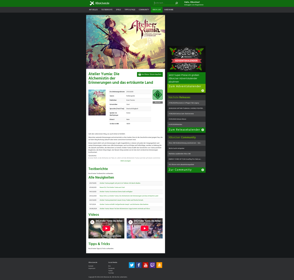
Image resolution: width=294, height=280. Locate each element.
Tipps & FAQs (129, 9)
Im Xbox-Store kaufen (151, 74)
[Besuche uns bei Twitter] (132, 265)
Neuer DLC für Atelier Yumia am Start (112, 187)
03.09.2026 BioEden (175, 124)
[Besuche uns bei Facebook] (138, 265)
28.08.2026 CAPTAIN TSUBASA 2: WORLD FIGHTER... (186, 108)
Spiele (118, 9)
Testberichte (107, 9)
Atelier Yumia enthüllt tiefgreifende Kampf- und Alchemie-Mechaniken (124, 204)
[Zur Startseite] (99, 3)
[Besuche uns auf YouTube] (145, 265)
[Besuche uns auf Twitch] (152, 265)
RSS (109, 266)
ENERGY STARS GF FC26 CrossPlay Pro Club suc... (185, 159)
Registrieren (199, 5)
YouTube (111, 273)
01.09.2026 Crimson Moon (177, 119)
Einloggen (187, 5)
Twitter (110, 271)
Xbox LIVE (157, 9)
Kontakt (90, 266)
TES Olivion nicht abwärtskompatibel (181, 164)
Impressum (91, 268)
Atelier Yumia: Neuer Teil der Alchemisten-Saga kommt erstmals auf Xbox (125, 208)
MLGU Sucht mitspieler (176, 148)
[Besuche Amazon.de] (159, 265)
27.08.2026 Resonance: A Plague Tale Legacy (184, 103)
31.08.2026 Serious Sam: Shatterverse (181, 113)
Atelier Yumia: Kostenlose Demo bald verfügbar (116, 191)
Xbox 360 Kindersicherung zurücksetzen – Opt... (185, 143)
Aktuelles (93, 9)
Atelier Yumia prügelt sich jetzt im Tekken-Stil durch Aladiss (120, 183)
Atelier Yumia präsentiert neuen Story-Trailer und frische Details (121, 200)
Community (144, 9)
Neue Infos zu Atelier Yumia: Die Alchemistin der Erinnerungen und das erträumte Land (129, 196)
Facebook (111, 268)
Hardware (168, 9)
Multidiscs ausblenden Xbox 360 (180, 154)
